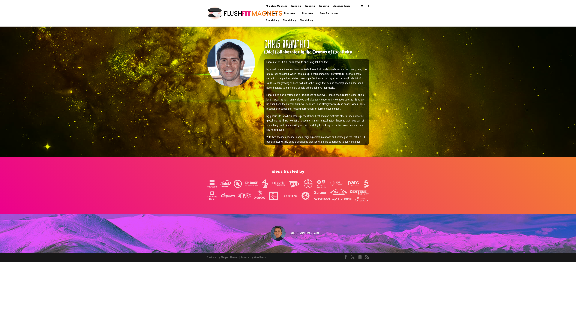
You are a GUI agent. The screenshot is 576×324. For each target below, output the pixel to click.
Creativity (271, 13)
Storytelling (272, 20)
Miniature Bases (341, 6)
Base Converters (329, 13)
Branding (296, 6)
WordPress (260, 257)
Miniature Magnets (276, 6)
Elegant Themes (230, 257)
